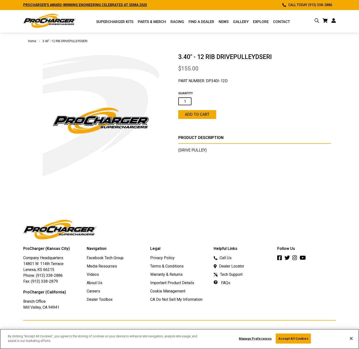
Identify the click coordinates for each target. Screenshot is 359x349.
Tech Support (231, 274)
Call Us (226, 258)
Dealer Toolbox (100, 299)
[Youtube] (304, 259)
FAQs (225, 282)
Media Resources (102, 266)
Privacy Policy (162, 258)
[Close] (351, 338)
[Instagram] (296, 259)
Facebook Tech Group (105, 258)
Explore (261, 22)
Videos (93, 274)
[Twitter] (288, 259)
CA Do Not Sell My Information (176, 299)
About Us (94, 282)
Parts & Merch (152, 22)
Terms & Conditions (167, 266)
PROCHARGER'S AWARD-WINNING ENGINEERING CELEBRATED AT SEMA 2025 (85, 5)
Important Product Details (172, 282)
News (224, 22)
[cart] (325, 21)
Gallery (241, 22)
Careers (93, 291)
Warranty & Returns (166, 274)
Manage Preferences (255, 338)
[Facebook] (281, 259)
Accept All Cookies (293, 338)
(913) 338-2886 (49, 275)
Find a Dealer (201, 22)
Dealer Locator (231, 266)
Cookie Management (167, 291)
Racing (177, 22)
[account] (333, 21)
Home (32, 41)
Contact (281, 22)
